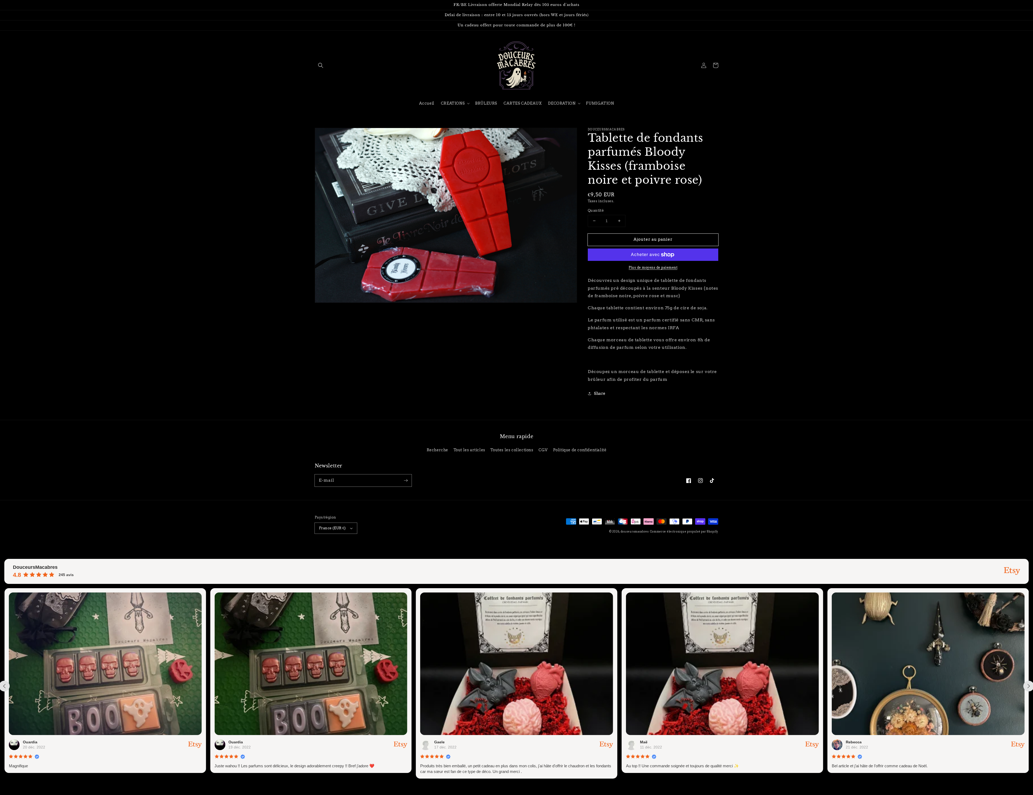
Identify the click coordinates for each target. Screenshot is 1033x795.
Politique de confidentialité (580, 450)
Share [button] (600, 393)
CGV (543, 450)
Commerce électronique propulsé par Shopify (684, 531)
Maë (486, 742)
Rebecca (696, 742)
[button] (321, 65)
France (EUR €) (332, 528)
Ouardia (78, 742)
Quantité (596, 210)
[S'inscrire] (406, 480)
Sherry (900, 742)
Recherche (437, 450)
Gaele (282, 742)
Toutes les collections (511, 450)
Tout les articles (469, 450)
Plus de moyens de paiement (653, 267)
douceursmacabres (635, 531)
